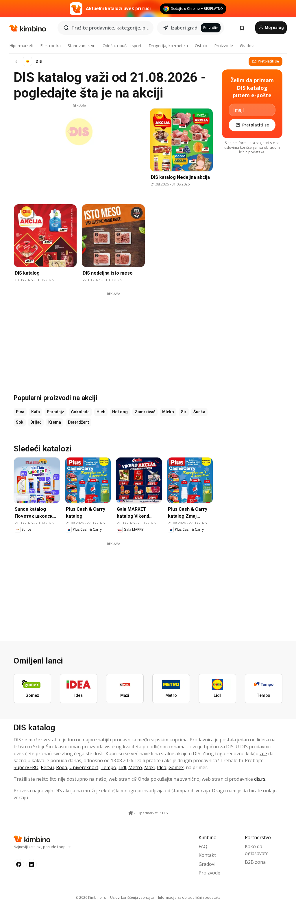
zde (263, 753)
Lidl (122, 767)
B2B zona (255, 862)
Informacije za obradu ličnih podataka (189, 897)
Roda (61, 767)
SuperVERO (26, 767)
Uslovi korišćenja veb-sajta (132, 897)
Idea (161, 767)
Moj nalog (274, 27)
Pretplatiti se (268, 61)
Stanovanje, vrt (82, 45)
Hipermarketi (21, 45)
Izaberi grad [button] (184, 28)
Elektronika (50, 45)
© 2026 (90, 897)
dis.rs (259, 779)
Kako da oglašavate (257, 850)
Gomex (176, 767)
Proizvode (223, 45)
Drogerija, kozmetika (168, 45)
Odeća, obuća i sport (122, 45)
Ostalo (201, 45)
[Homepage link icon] (130, 813)
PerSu (47, 767)
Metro (135, 767)
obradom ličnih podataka (259, 150)
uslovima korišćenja (240, 147)
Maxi (149, 767)
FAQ (203, 846)
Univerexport (83, 767)
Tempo (108, 767)
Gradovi (247, 45)
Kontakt (207, 855)
